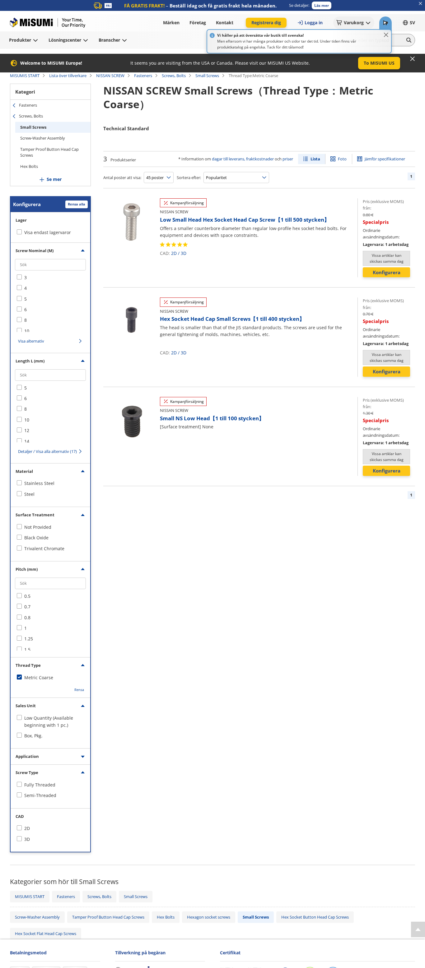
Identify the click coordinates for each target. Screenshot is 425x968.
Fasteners (143, 75)
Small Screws (207, 75)
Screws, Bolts (174, 75)
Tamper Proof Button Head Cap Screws (49, 152)
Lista (315, 159)
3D (183, 253)
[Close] (386, 35)
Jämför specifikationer (385, 159)
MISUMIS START (25, 75)
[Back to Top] (418, 929)
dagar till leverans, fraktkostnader (243, 159)
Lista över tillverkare (67, 75)
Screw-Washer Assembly (42, 138)
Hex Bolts (29, 166)
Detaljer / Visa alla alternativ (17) (47, 451)
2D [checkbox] (27, 828)
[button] (321, 5)
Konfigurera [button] (386, 272)
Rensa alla (76, 204)
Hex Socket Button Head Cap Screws (315, 917)
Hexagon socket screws (208, 917)
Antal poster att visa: (122, 177)
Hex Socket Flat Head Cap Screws (45, 933)
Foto (342, 159)
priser (288, 159)
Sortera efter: (189, 177)
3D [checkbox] (27, 839)
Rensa (79, 689)
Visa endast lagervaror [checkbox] (47, 232)
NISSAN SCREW (110, 75)
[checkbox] (50, 277)
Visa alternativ (31, 341)
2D (174, 253)
